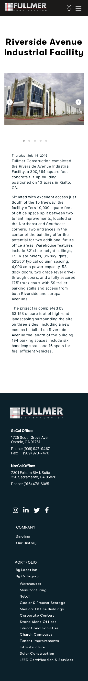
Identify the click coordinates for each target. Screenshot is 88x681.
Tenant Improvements (39, 641)
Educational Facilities (39, 628)
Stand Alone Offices (38, 622)
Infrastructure (32, 647)
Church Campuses (36, 634)
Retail (25, 596)
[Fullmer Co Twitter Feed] (39, 511)
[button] (10, 102)
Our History (26, 543)
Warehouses (30, 583)
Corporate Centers (37, 615)
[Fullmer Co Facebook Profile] (49, 511)
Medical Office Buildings (42, 609)
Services (23, 536)
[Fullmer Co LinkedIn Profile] (28, 511)
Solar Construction (37, 653)
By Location (26, 570)
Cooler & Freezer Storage (42, 603)
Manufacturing (33, 590)
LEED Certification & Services (46, 660)
